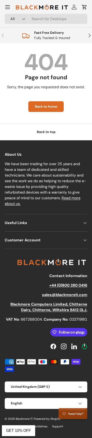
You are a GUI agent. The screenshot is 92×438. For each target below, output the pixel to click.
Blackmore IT (24, 419)
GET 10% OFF (18, 431)
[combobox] (46, 19)
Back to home (46, 106)
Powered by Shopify (47, 419)
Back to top (46, 132)
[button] (84, 7)
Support (57, 426)
